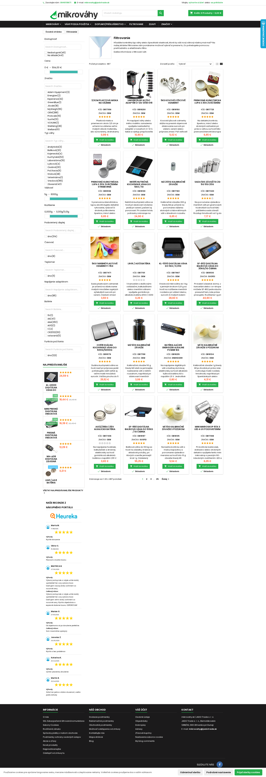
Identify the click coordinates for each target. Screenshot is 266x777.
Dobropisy (140, 725)
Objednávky (141, 721)
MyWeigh (55, 109)
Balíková (54, 150)
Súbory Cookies (51, 725)
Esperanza (55, 98)
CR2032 (54, 332)
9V (50, 315)
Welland (54, 129)
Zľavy (152, 24)
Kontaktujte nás (97, 733)
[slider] (47, 72)
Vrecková (55, 180)
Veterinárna (55, 177)
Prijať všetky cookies (248, 772)
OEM (53, 112)
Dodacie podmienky (99, 717)
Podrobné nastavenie (218, 772)
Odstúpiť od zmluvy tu (53, 753)
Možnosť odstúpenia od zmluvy (104, 729)
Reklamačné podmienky (101, 721)
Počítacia (54, 170)
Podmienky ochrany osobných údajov (62, 737)
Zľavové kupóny (143, 733)
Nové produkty (50, 745)
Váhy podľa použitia (77, 24)
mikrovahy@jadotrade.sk (203, 729)
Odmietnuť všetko (190, 772)
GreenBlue (54, 102)
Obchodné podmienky (100, 725)
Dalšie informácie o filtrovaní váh (130, 52)
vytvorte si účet (196, 2)
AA (51, 318)
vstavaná (54, 335)
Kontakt (187, 710)
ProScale (54, 115)
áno (52, 236)
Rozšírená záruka (51, 729)
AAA (53, 322)
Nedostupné (57, 52)
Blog (91, 741)
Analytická (55, 146)
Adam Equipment (59, 92)
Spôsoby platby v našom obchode (60, 733)
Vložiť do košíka (105, 140)
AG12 (51, 325)
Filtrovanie (136, 24)
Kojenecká (55, 153)
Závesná (55, 184)
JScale (53, 105)
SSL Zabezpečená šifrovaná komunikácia (63, 721)
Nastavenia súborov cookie (149, 737)
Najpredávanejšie (55, 364)
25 (157, 479)
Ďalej (166, 479)
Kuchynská (56, 157)
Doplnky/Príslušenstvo (109, 24)
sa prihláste (217, 2)
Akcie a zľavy (49, 741)
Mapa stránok (96, 737)
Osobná (54, 167)
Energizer (54, 95)
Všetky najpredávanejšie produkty (63, 491)
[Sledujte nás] (220, 764)
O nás (46, 717)
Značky (165, 24)
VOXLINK (53, 122)
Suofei (53, 119)
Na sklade (56, 55)
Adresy (138, 729)
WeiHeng (55, 126)
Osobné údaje (142, 717)
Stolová (54, 174)
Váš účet (141, 710)
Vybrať (195, 64)
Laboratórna (56, 160)
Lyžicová (54, 163)
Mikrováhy (52, 24)
